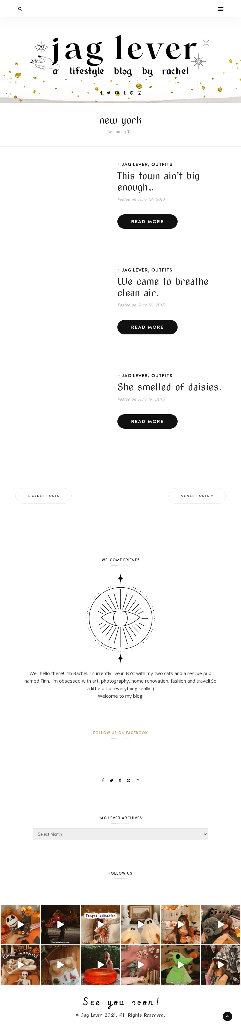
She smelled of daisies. (169, 387)
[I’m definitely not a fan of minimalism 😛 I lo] (140, 965)
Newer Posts (195, 496)
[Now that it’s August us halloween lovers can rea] (100, 965)
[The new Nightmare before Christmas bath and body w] (20, 924)
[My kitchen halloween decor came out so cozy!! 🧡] (180, 924)
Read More (147, 221)
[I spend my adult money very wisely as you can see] (220, 924)
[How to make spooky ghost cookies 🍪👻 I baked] (20, 965)
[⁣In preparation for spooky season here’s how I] (140, 924)
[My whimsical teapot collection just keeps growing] (100, 924)
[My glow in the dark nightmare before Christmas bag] (180, 965)
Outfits (161, 164)
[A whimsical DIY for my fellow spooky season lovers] (60, 965)
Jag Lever (135, 164)
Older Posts (45, 496)
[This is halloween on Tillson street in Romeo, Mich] (60, 924)
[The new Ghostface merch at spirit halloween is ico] (220, 965)
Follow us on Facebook (120, 732)
